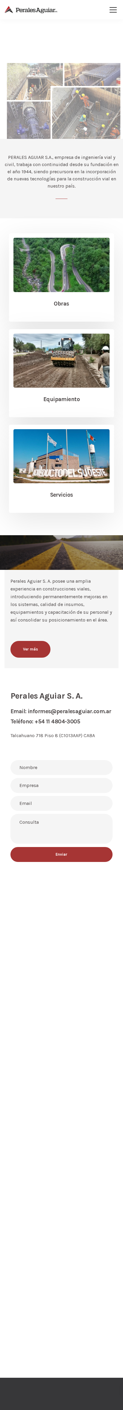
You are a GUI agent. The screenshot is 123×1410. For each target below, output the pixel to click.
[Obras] (61, 262)
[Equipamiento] (61, 358)
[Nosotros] (61, 453)
